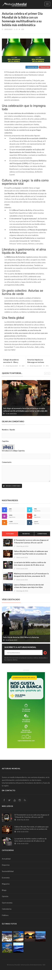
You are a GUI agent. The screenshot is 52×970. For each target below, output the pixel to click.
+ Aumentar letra (32, 67)
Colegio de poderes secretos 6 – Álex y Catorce (11, 362)
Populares (10, 533)
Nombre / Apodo (8, 430)
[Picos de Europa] (18, 948)
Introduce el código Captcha (13, 451)
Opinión (5, 896)
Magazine (6, 884)
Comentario (6, 462)
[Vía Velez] (40, 936)
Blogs (4, 890)
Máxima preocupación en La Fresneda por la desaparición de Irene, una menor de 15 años (31, 576)
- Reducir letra (44, 67)
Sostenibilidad (8, 871)
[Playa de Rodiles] (18, 936)
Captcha (5, 441)
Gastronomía (7, 903)
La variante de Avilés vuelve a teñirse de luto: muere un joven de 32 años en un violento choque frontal (30, 564)
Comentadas (42, 533)
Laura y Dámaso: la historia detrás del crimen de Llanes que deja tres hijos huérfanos (29, 587)
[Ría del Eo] (7, 948)
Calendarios (6, 909)
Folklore (5, 915)
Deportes (6, 865)
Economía (5, 878)
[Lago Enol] (30, 936)
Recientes (26, 533)
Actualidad (6, 859)
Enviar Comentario (13, 486)
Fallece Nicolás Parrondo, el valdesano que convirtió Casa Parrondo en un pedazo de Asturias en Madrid (31, 553)
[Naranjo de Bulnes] (7, 936)
